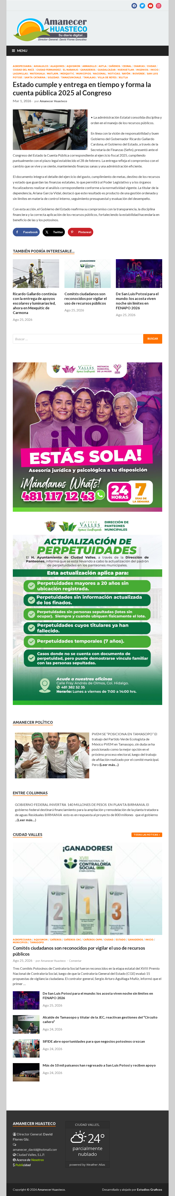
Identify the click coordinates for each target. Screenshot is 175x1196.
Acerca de (30, 1160)
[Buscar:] (87, 339)
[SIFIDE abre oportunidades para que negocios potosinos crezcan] (26, 1056)
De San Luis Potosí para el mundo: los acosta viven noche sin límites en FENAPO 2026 (137, 301)
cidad (23, 1165)
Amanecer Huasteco (53, 101)
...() (25, 820)
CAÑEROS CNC (72, 939)
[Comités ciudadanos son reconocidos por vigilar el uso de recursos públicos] (87, 289)
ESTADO (120, 939)
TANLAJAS (89, 77)
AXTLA (102, 66)
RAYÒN (126, 73)
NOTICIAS (114, 73)
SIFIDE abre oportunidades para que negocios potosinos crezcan (94, 1041)
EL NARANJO (70, 69)
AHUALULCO (41, 66)
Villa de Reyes (107, 77)
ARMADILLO (89, 66)
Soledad (53, 77)
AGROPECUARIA (22, 66)
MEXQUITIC (67, 73)
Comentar (75, 960)
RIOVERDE (139, 73)
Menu (22, 50)
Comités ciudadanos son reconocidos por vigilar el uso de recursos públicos (85, 298)
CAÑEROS (114, 66)
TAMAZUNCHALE (71, 77)
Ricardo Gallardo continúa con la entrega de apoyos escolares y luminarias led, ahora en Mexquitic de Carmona (35, 303)
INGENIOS (142, 69)
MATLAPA (52, 73)
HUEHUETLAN (126, 69)
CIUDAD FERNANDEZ (48, 69)
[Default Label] (142, 5)
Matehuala (37, 73)
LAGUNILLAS (20, 73)
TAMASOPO (37, 942)
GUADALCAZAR (106, 69)
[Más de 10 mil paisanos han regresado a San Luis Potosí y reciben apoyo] (26, 1080)
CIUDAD (151, 66)
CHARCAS (139, 66)
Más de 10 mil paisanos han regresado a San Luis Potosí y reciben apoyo (99, 1065)
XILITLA (123, 77)
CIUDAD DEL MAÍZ (23, 69)
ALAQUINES (57, 66)
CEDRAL (126, 66)
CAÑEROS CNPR (92, 939)
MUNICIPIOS (83, 73)
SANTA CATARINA (34, 77)
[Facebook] (134, 5)
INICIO (154, 69)
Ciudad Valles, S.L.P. (30, 1154)
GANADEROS (87, 69)
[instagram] (158, 5)
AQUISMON (73, 66)
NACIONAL (99, 73)
